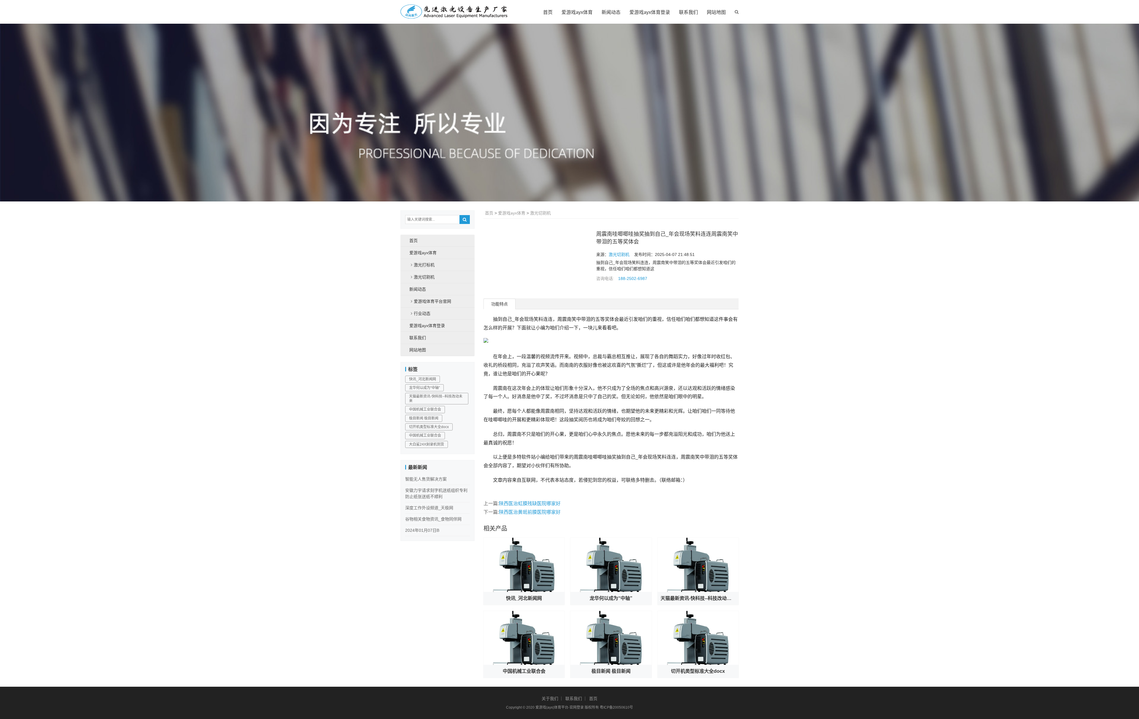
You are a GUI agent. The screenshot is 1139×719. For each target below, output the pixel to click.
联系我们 (688, 12)
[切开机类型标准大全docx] (698, 638)
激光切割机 (540, 213)
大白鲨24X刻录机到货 (426, 444)
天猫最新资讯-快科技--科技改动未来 (698, 598)
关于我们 (550, 698)
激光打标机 (424, 264)
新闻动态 (611, 12)
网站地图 (716, 12)
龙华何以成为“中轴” (611, 598)
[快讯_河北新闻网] (523, 565)
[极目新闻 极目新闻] (610, 638)
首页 (548, 12)
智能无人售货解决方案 (426, 479)
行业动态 (422, 313)
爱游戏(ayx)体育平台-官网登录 (559, 707)
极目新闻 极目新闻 (611, 671)
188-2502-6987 (632, 278)
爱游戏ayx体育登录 (649, 12)
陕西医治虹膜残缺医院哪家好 (530, 503)
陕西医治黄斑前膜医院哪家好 (530, 512)
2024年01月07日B (422, 530)
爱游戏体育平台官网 (432, 301)
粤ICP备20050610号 (616, 707)
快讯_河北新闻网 (524, 598)
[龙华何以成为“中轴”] (610, 565)
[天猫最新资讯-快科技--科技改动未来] (698, 565)
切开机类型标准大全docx (698, 671)
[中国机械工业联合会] (523, 638)
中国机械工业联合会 (524, 671)
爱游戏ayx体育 (577, 12)
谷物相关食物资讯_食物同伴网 (433, 519)
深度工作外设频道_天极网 (429, 507)
